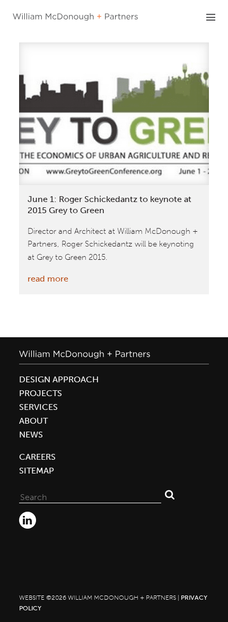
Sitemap (36, 471)
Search (169, 494)
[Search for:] (90, 494)
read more (48, 279)
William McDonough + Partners (75, 17)
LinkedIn (27, 520)
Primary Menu (210, 17)
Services (38, 407)
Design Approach (59, 379)
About (33, 421)
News (31, 435)
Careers (37, 457)
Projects (40, 393)
